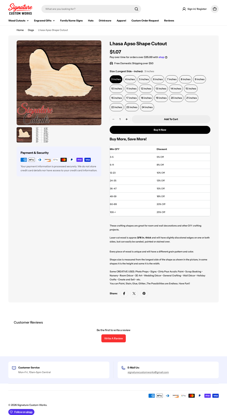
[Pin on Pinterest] (144, 293)
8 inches (185, 79)
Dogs (31, 30)
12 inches (146, 88)
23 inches (131, 107)
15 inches (190, 88)
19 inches (161, 97)
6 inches (158, 79)
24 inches (147, 107)
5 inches (144, 79)
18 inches (146, 97)
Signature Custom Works (32, 405)
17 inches (131, 97)
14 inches (175, 88)
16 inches (116, 97)
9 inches (199, 79)
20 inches (176, 97)
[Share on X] (134, 293)
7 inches (171, 79)
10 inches (116, 88)
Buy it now (160, 129)
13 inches (161, 88)
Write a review (113, 338)
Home (20, 30)
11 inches (131, 88)
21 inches (191, 97)
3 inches (116, 79)
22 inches (116, 107)
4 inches (130, 79)
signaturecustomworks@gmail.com (148, 372)
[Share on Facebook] (124, 293)
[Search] (136, 9)
